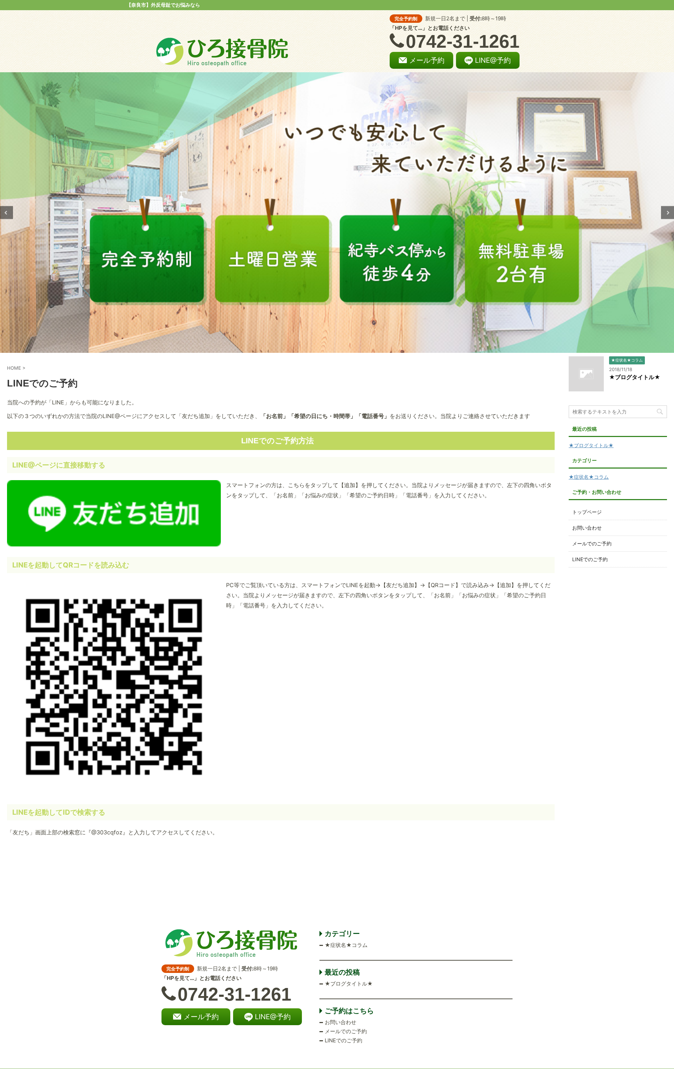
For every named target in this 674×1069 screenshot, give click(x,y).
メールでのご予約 (592, 543)
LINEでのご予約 (590, 559)
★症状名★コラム (589, 477)
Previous (6, 212)
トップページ (587, 512)
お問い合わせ (587, 528)
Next (667, 212)
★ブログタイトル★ (634, 377)
